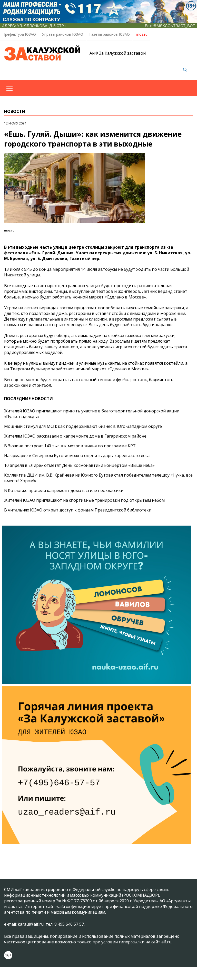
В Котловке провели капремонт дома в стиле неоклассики (63, 490)
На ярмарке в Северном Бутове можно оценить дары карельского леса (77, 455)
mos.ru (141, 34)
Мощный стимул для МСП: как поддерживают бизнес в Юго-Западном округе (83, 426)
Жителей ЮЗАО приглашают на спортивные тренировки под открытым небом (84, 500)
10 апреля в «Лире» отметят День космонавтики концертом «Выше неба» (79, 465)
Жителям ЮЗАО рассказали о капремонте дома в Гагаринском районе (75, 436)
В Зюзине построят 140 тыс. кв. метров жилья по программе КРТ (70, 446)
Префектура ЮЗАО (19, 34)
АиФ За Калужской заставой (118, 53)
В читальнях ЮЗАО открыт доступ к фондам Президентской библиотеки (77, 510)
